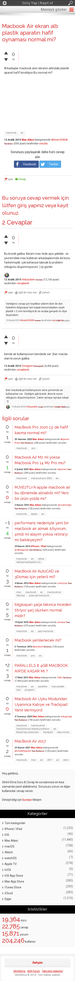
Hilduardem (28, 279)
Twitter (53, 164)
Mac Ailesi (28, 139)
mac (18, 592)
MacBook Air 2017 (30, 741)
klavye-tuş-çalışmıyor (27, 732)
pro (33, 655)
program (29, 689)
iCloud (9, 893)
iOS (7, 834)
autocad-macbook (39, 595)
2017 (49, 760)
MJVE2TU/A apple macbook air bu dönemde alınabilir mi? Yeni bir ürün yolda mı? (42, 493)
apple (34, 514)
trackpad (48, 732)
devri (66, 760)
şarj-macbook (45, 631)
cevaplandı (23, 283)
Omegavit (27, 365)
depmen (62, 469)
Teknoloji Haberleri (52, 971)
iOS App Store (14, 875)
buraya (27, 799)
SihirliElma (19, 971)
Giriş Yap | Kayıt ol (37, 3)
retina (41, 558)
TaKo (59, 677)
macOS (9, 846)
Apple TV (11, 864)
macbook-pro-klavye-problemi (32, 729)
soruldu (43, 143)
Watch (9, 852)
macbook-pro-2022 (41, 478)
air (22, 132)
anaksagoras (22, 550)
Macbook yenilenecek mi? (38, 640)
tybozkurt (38, 646)
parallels (42, 686)
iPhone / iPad (38, 546)
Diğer (8, 899)
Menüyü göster (54, 9)
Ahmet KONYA (59, 139)
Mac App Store (14, 881)
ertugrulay (66, 716)
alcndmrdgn (64, 505)
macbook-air (54, 592)
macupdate (57, 686)
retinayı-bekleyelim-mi (28, 562)
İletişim (37, 962)
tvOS (8, 869)
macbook (11, 132)
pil (57, 760)
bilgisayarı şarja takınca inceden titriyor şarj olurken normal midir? (43, 610)
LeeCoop (62, 583)
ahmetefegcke (23, 751)
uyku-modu (63, 732)
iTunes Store (13, 887)
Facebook (29, 164)
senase (61, 622)
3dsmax (20, 595)
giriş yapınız (30, 205)
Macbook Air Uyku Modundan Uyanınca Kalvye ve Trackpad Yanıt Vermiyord (41, 704)
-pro (33, 448)
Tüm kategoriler (15, 823)
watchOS (11, 858)
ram (18, 689)
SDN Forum (33, 971)
